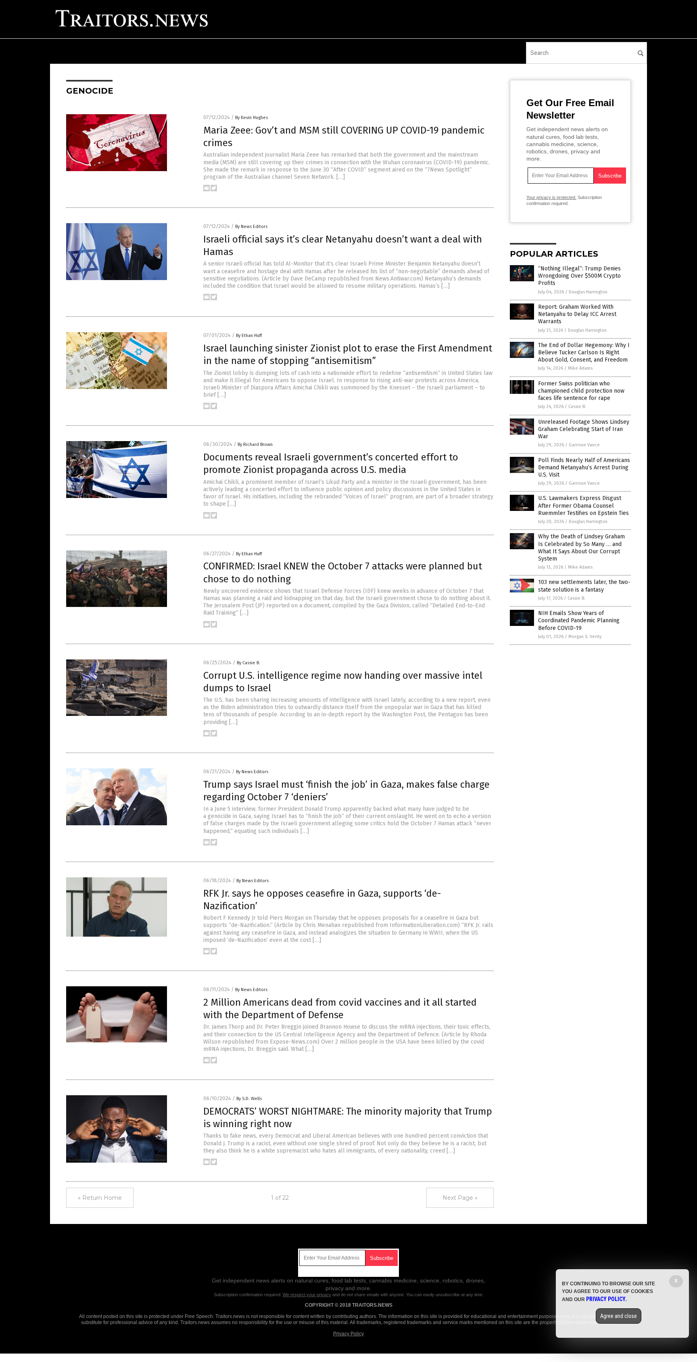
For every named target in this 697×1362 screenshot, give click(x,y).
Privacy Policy (348, 1334)
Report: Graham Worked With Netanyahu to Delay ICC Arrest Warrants (577, 314)
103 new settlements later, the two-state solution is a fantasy (584, 586)
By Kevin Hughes (251, 117)
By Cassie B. (248, 662)
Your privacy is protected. (551, 197)
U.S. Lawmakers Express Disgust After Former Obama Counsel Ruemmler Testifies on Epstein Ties (583, 505)
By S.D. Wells (249, 1098)
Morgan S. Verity (584, 636)
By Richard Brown (255, 444)
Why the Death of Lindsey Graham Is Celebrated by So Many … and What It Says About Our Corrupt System (581, 547)
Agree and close (618, 1316)
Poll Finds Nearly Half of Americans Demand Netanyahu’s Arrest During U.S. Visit (584, 467)
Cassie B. (577, 406)
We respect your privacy (307, 1294)
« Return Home (100, 1197)
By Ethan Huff (249, 335)
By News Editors (251, 226)
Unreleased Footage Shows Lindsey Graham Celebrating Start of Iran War (583, 429)
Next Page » (460, 1197)
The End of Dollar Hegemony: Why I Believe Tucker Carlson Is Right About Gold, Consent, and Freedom (584, 352)
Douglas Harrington (588, 292)
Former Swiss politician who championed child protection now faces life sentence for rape (581, 391)
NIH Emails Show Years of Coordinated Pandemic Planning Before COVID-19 (579, 620)
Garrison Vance (584, 445)
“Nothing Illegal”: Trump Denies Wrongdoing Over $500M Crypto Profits (579, 276)
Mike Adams (580, 368)
